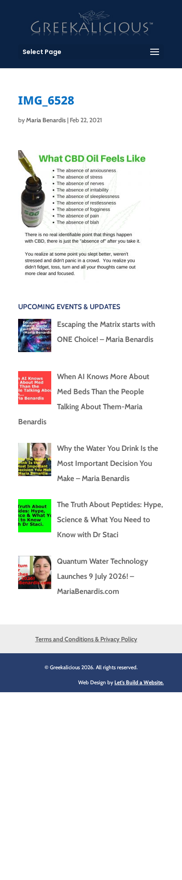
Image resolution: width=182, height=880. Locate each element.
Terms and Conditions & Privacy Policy (86, 639)
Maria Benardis (46, 120)
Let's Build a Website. (139, 682)
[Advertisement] (91, 783)
